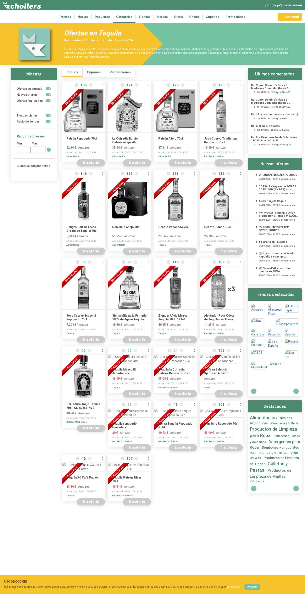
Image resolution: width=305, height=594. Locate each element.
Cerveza (256, 458)
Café (253, 453)
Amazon (84, 147)
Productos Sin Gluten (273, 453)
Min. (20, 143)
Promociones (235, 17)
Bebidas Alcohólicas (214, 156)
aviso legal (233, 586)
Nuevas (83, 17)
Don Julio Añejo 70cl (126, 227)
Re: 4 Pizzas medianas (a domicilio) (274, 114)
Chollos (72, 72)
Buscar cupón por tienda (33, 166)
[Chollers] (22, 5)
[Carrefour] (258, 333)
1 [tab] (272, 391)
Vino (294, 453)
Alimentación (72, 156)
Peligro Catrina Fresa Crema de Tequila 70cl (81, 228)
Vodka (207, 387)
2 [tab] (278, 391)
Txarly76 (286, 144)
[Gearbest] (258, 343)
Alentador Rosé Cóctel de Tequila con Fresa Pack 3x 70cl (219, 317)
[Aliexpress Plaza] (275, 310)
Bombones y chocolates (280, 447)
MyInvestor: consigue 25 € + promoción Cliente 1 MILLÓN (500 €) (277, 214)
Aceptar (252, 586)
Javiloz (285, 130)
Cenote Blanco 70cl (217, 227)
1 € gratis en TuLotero (273, 241)
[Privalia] (291, 343)
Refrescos (257, 481)
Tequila (162, 245)
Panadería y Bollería (284, 423)
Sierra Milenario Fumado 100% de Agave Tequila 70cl (129, 317)
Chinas (194, 17)
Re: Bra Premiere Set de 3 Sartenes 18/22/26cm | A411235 (274, 139)
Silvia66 (286, 92)
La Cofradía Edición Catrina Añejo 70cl (125, 140)
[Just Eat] (291, 354)
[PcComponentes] (287, 322)
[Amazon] (258, 310)
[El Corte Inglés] (291, 310)
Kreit (284, 118)
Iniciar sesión (292, 5)
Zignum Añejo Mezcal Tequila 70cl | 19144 (173, 317)
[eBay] (258, 322)
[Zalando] (291, 333)
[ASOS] (258, 354)
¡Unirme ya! (273, 5)
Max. (35, 143)
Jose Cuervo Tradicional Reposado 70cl (221, 140)
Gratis (178, 17)
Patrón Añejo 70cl (170, 138)
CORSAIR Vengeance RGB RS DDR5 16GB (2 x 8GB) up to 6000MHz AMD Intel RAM (277, 188)
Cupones (212, 17)
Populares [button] (102, 17)
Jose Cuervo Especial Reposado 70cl (81, 317)
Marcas (162, 17)
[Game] (276, 365)
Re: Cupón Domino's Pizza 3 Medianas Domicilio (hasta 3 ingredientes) (269, 87)
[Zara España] (275, 343)
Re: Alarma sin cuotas (265, 126)
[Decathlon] (275, 333)
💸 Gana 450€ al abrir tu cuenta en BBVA (274, 270)
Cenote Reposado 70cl (173, 227)
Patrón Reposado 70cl (81, 138)
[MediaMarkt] (259, 365)
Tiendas (144, 17)
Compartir (292, 16)
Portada (65, 17)
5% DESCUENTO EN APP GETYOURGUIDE (274, 229)
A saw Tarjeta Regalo (272, 201)
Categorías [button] (124, 17)
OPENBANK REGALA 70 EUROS (278, 174)
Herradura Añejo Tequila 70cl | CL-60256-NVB (83, 405)
